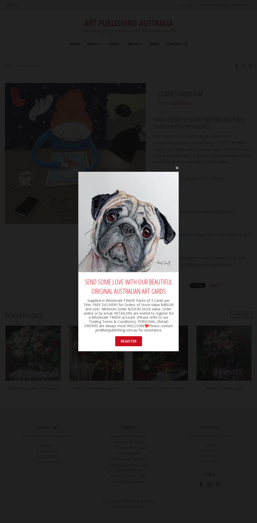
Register (129, 341)
